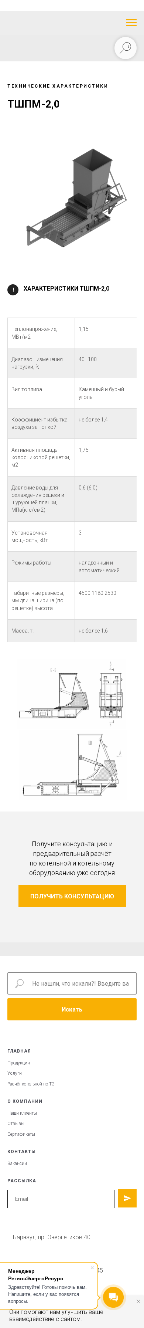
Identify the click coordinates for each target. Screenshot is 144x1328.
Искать (72, 1009)
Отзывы (15, 1123)
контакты (21, 1151)
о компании (24, 1101)
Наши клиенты (22, 1113)
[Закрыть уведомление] (138, 1301)
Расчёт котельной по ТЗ (31, 1084)
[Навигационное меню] (131, 23)
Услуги (14, 1073)
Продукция (18, 1063)
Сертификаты (21, 1134)
